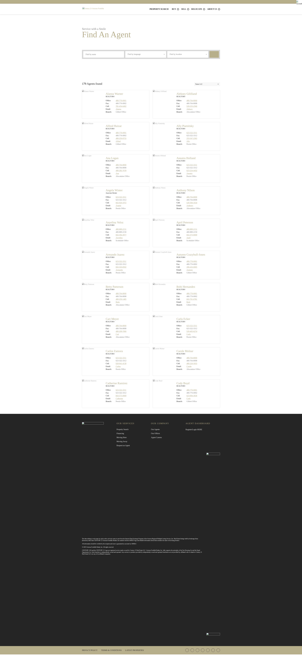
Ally (188, 141)
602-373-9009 (192, 235)
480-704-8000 (192, 101)
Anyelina (119, 238)
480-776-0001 (121, 101)
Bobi (188, 302)
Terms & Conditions (111, 650)
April (188, 238)
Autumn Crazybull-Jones (190, 254)
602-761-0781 (192, 299)
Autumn (190, 270)
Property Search (159, 9)
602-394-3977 (121, 235)
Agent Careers (156, 437)
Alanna (118, 109)
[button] (145, 54)
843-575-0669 (121, 396)
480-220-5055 (192, 364)
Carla (189, 334)
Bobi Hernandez (185, 286)
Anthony (190, 206)
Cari (117, 334)
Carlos (118, 366)
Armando (119, 270)
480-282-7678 (121, 171)
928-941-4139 (121, 364)
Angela (118, 206)
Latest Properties (134, 650)
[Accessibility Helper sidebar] (299, 3)
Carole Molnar (184, 351)
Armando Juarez (115, 254)
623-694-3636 (192, 396)
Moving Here (122, 437)
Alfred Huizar (114, 125)
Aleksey (190, 109)
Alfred (118, 141)
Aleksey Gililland (186, 93)
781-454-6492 (121, 106)
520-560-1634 (192, 203)
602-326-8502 (121, 267)
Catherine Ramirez (116, 383)
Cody (189, 399)
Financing (120, 433)
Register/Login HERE (194, 430)
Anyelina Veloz (114, 222)
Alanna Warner (114, 93)
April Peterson (184, 222)
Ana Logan (112, 158)
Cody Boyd (182, 383)
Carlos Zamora (114, 351)
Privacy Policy (90, 650)
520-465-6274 (192, 331)
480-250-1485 (121, 299)
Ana (117, 173)
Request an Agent (123, 445)
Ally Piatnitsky (185, 125)
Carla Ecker (183, 318)
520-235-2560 (192, 106)
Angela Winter (114, 190)
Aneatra (189, 173)
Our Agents (155, 429)
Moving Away (122, 441)
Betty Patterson (114, 286)
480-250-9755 (121, 138)
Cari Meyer (112, 318)
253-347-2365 (192, 138)
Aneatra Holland (185, 158)
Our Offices (155, 433)
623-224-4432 (192, 171)
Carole (189, 366)
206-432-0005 (192, 267)
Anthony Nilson (185, 190)
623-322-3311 (192, 133)
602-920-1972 (121, 203)
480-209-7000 (121, 331)
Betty (118, 302)
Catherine (119, 399)
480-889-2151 (121, 229)
